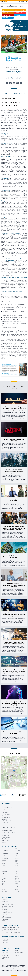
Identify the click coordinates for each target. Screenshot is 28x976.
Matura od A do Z (6, 806)
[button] (14, 770)
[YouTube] (10, 83)
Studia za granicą (6, 825)
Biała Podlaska (5, 848)
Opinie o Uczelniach (6, 814)
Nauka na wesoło (6, 840)
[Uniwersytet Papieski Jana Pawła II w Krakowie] (21, 795)
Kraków (3, 865)
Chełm (3, 852)
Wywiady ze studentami (7, 830)
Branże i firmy (5, 940)
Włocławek (4, 891)
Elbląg (16, 853)
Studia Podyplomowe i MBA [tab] (11, 102)
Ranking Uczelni (5, 816)
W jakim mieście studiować (8, 930)
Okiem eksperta (5, 944)
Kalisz (16, 860)
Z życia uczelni (5, 819)
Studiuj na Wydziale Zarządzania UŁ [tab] (13, 94)
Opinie (4, 10)
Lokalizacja (16, 29)
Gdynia (16, 855)
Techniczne (4, 899)
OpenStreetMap (18, 787)
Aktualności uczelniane (7, 817)
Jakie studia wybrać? (6, 820)
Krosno (16, 865)
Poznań (16, 876)
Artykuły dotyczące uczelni (20, 26)
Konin (3, 863)
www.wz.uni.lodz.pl (14, 73)
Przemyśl (4, 878)
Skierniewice (17, 881)
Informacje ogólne (18, 21)
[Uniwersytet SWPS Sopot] (11, 795)
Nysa (16, 871)
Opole (16, 873)
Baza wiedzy (5, 942)
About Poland (5, 952)
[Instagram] (14, 83)
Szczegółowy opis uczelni (19, 24)
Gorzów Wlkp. (5, 858)
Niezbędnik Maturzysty (7, 807)
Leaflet (12, 787)
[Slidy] (14, 44)
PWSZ (3, 921)
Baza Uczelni (5, 812)
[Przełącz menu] (12, 21)
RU (24, 2)
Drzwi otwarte (6, 15)
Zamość (4, 893)
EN (22, 2)
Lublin (3, 868)
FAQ (3, 958)
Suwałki (3, 883)
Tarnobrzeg (17, 884)
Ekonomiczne (5, 901)
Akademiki (18, 15)
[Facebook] (7, 83)
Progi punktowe (19, 12)
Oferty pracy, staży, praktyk (8, 939)
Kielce (16, 861)
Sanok (3, 881)
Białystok (17, 848)
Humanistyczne (5, 911)
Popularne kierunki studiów (8, 834)
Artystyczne (4, 916)
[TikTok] (21, 83)
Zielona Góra (18, 893)
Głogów (3, 857)
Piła (16, 875)
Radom (3, 880)
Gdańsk (4, 855)
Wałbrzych (17, 888)
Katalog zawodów (6, 837)
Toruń (16, 886)
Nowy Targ (4, 871)
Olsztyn (3, 873)
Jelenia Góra (4, 860)
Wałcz (3, 889)
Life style (4, 842)
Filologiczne (4, 914)
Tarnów (3, 886)
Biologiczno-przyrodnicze (7, 906)
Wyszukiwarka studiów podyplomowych (10, 927)
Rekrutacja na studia (6, 829)
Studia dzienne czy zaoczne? (8, 827)
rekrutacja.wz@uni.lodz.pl (14, 71)
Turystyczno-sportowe (7, 912)
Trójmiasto (4, 888)
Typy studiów (5, 822)
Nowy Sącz (17, 870)
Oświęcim (4, 875)
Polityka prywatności (19, 952)
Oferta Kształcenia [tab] (8, 99)
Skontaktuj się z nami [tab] (9, 105)
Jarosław (17, 858)
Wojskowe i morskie (6, 917)
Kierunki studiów (19, 10)
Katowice (4, 861)
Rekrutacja (5, 12)
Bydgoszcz (17, 850)
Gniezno (17, 857)
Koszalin (17, 863)
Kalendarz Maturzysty (6, 811)
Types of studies (5, 957)
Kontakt (16, 953)
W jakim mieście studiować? (8, 824)
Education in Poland (6, 954)
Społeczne (4, 909)
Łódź (3, 870)
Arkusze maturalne (6, 809)
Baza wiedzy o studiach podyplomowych (11, 932)
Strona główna (10, 5)
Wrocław (17, 891)
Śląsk (3, 884)
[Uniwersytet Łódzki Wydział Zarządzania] (14, 59)
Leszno (16, 866)
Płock (3, 876)
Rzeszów (17, 880)
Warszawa (17, 889)
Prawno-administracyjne (7, 904)
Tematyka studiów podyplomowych (10, 929)
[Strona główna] (5, 2)
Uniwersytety (5, 919)
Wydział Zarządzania (6, 109)
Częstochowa (5, 853)
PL (20, 2)
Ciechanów (17, 852)
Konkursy (16, 955)
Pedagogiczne (5, 907)
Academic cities (5, 955)
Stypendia (5, 17)
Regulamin (17, 950)
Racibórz (17, 878)
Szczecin (17, 883)
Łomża (16, 868)
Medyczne (4, 903)
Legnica (3, 866)
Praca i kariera (5, 838)
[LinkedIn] (17, 83)
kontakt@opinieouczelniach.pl (15, 968)
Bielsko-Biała (5, 850)
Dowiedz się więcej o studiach (8, 832)
